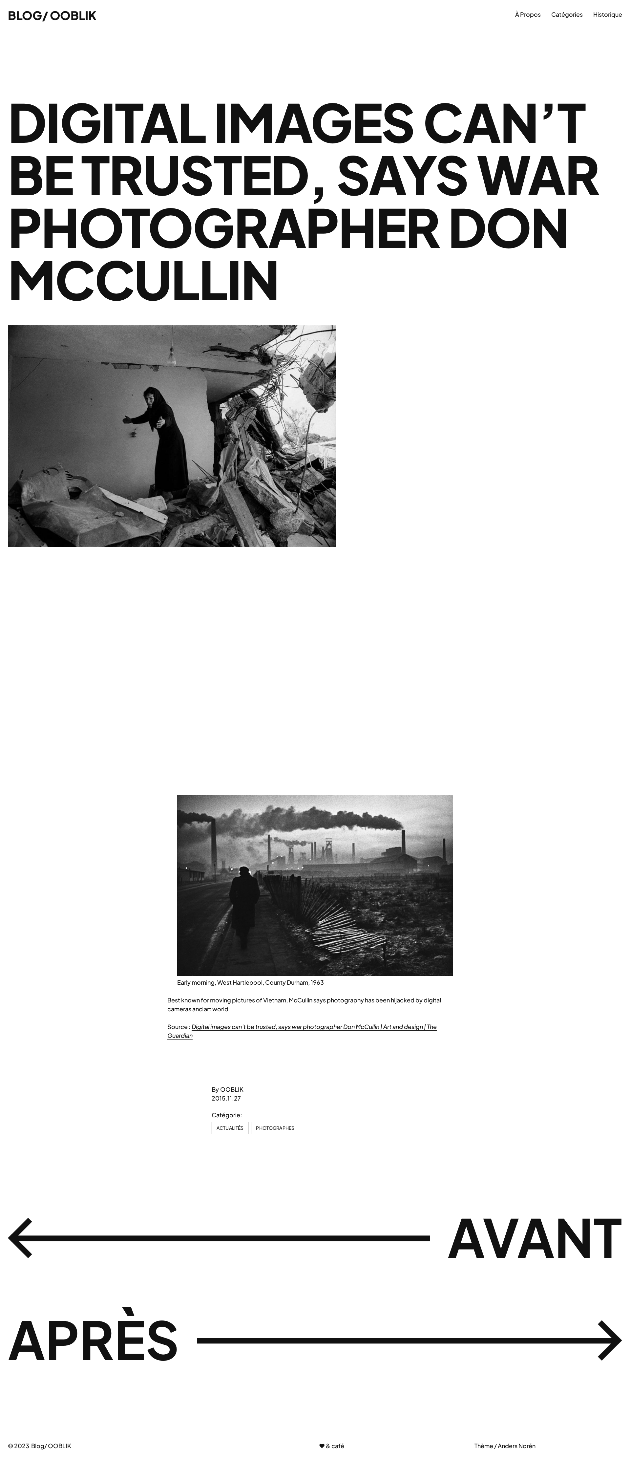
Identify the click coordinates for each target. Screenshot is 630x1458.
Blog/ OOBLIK (52, 15)
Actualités (230, 1128)
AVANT (535, 1236)
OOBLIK (231, 1089)
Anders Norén (517, 1445)
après (93, 1339)
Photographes (275, 1128)
